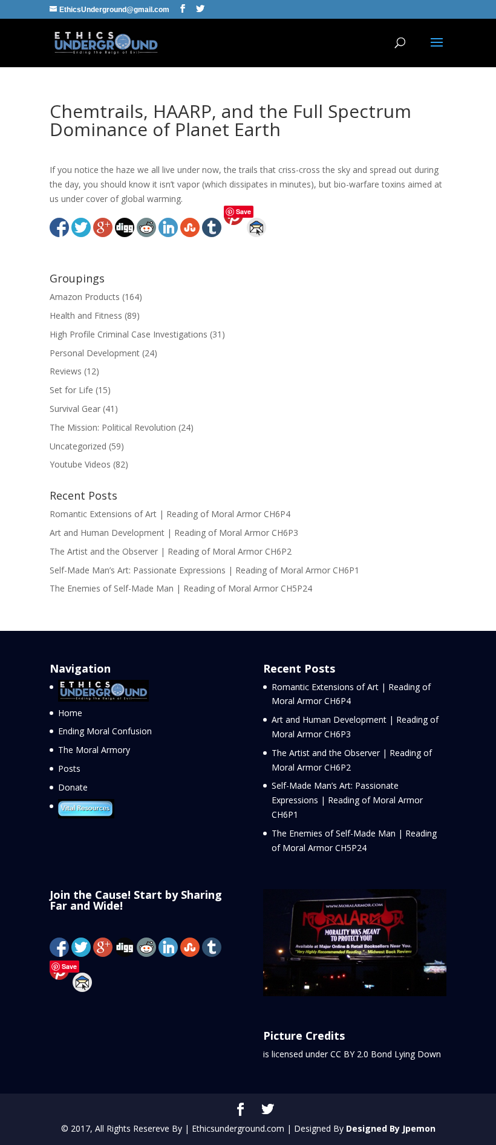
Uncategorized (78, 446)
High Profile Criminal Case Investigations (128, 334)
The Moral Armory (94, 749)
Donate (73, 787)
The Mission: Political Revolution (113, 427)
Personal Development (95, 353)
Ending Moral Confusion (105, 731)
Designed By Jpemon (391, 1128)
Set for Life (71, 390)
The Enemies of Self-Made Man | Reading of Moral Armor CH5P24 (181, 588)
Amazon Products (85, 296)
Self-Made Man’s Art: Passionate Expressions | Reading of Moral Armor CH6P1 (204, 570)
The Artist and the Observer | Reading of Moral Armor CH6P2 (171, 551)
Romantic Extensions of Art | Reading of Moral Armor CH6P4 (170, 514)
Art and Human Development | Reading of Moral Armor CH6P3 (174, 532)
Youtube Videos (80, 464)
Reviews (66, 371)
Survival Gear (75, 408)
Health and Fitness (86, 315)
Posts (69, 768)
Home (70, 713)
